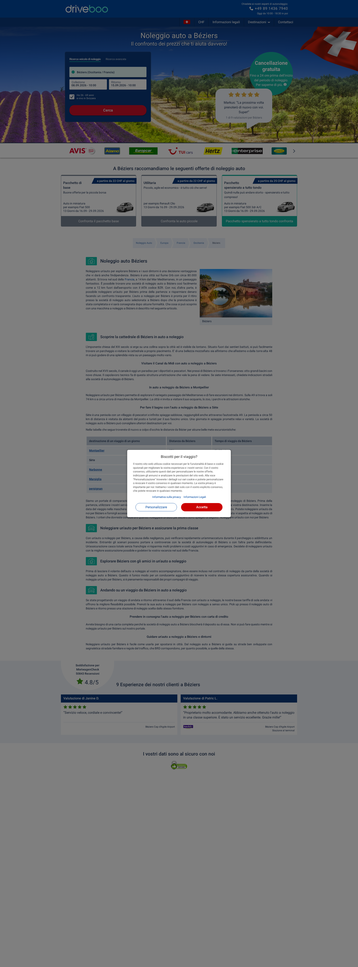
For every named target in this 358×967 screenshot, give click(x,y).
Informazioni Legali (195, 497)
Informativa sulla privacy (166, 497)
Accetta (202, 507)
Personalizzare (156, 507)
